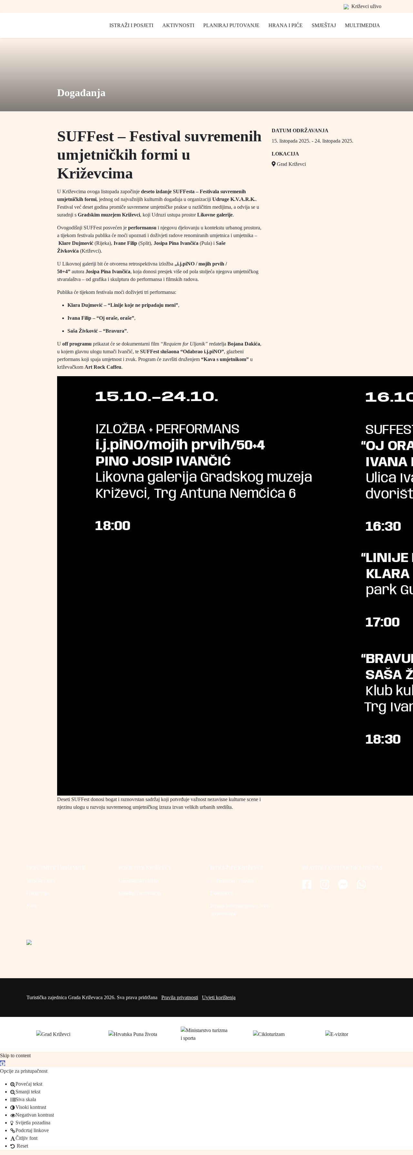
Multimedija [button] (362, 25)
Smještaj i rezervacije (139, 893)
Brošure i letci (40, 880)
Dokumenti (221, 893)
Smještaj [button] (324, 25)
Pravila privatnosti (179, 997)
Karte (32, 906)
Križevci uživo (365, 6)
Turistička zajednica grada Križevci (55, 32)
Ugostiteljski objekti (138, 880)
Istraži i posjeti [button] (131, 25)
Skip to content (15, 1055)
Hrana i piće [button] (285, 25)
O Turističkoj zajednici (233, 880)
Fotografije (37, 893)
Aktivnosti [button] (178, 25)
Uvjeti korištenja (219, 997)
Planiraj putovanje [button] (231, 25)
